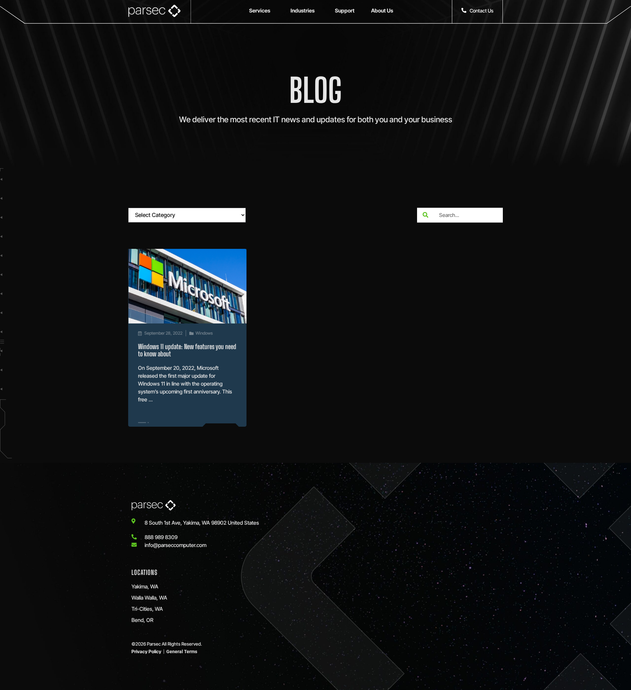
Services (259, 10)
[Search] (425, 215)
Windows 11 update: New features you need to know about (187, 350)
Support (345, 10)
